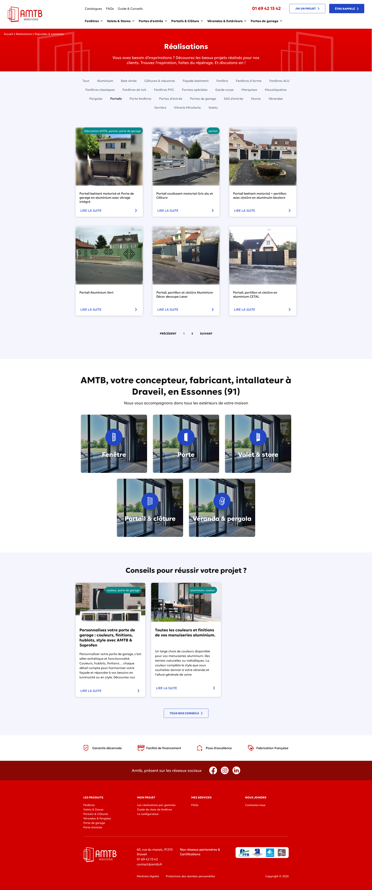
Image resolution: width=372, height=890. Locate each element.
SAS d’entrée (233, 99)
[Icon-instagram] (225, 770)
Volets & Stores (119, 21)
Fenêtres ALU (279, 81)
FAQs (110, 8)
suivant (206, 333)
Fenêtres (92, 21)
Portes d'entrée (151, 21)
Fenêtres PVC (164, 90)
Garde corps (224, 90)
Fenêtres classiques (100, 90)
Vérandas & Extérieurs (225, 21)
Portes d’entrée (170, 99)
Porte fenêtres (140, 99)
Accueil (8, 34)
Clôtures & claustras (159, 81)
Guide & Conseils (130, 8)
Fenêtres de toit (134, 90)
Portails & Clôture (185, 21)
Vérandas (276, 99)
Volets (213, 107)
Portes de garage (264, 21)
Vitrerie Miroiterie (187, 107)
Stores (256, 99)
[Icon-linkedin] (236, 770)
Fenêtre (222, 81)
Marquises (249, 90)
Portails (116, 99)
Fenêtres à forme (249, 81)
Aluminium (105, 81)
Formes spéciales (195, 90)
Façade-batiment (196, 81)
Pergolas (95, 99)
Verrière (160, 107)
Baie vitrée (129, 81)
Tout (86, 81)
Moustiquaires (276, 90)
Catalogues (93, 8)
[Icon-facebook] (213, 770)
